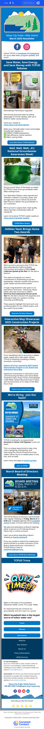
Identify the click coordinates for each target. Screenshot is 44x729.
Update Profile (17, 717)
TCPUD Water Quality (22, 223)
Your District (22, 645)
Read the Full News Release (22, 313)
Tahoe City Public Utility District (22, 35)
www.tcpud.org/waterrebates (16, 125)
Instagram (34, 53)
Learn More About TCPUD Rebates (22, 142)
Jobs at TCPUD (22, 466)
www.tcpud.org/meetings (18, 680)
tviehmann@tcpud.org (13, 549)
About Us (22, 649)
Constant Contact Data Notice (30, 717)
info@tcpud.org (23, 686)
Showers (22, 629)
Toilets (22, 623)
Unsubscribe (8, 717)
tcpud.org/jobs (30, 460)
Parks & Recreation (22, 653)
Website (22, 640)
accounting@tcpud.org (15, 670)
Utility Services (22, 657)
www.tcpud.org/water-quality (16, 218)
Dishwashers (22, 635)
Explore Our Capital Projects (22, 389)
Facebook (22, 53)
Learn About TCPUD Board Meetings (22, 555)
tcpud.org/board (20, 537)
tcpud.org (35, 686)
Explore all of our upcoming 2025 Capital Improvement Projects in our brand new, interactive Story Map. (21, 367)
